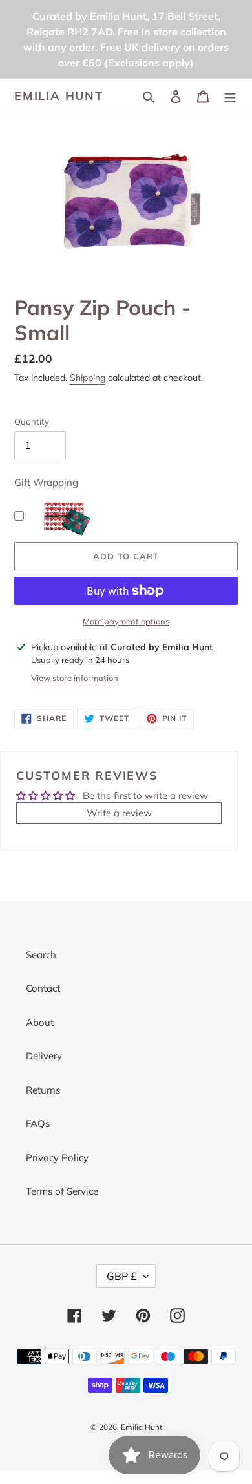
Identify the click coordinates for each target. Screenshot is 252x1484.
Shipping (87, 377)
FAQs (38, 1123)
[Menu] (230, 96)
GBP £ (122, 1275)
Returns (43, 1090)
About (40, 1022)
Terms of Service (62, 1191)
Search (41, 955)
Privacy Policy (57, 1158)
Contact (43, 988)
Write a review (119, 813)
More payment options (126, 621)
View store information (74, 678)
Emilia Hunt (58, 96)
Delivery (44, 1056)
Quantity (31, 421)
